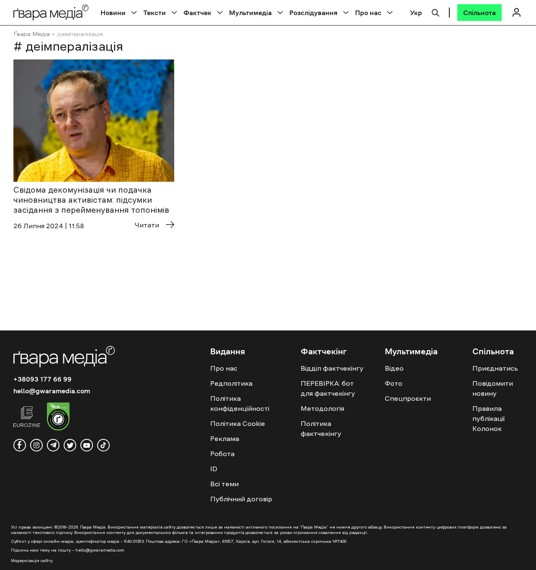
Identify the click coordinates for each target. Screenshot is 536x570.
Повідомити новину (492, 388)
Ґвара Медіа (31, 34)
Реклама (224, 438)
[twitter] (70, 445)
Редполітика (231, 383)
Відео (394, 368)
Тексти (154, 12)
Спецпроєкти (408, 398)
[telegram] (53, 445)
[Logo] (51, 12)
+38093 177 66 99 (42, 379)
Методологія (322, 408)
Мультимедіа (250, 12)
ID (213, 468)
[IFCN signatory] (58, 417)
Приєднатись (495, 368)
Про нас (368, 12)
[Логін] (516, 12)
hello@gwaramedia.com (51, 390)
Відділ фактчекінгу (332, 368)
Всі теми (224, 483)
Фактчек (197, 12)
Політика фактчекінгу (321, 428)
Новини (113, 12)
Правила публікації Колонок (488, 418)
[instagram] (36, 445)
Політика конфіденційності (239, 403)
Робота (222, 453)
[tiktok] (103, 445)
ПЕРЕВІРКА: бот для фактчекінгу (328, 388)
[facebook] (19, 445)
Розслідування (313, 12)
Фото (393, 383)
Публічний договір (241, 498)
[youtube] (86, 445)
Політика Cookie (237, 423)
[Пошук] (435, 12)
